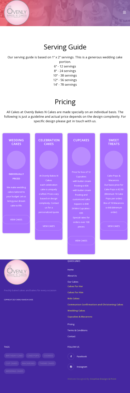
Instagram (82, 366)
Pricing (71, 324)
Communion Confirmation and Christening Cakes (95, 304)
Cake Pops (33, 355)
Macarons (28, 363)
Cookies (48, 355)
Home (71, 269)
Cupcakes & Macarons (80, 316)
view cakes (16, 219)
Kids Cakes (73, 298)
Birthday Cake (14, 355)
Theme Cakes (46, 363)
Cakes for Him (75, 292)
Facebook (82, 356)
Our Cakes (73, 281)
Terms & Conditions (78, 330)
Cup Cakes (11, 363)
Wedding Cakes (76, 310)
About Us (72, 275)
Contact (71, 336)
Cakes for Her (75, 286)
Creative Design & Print (103, 378)
